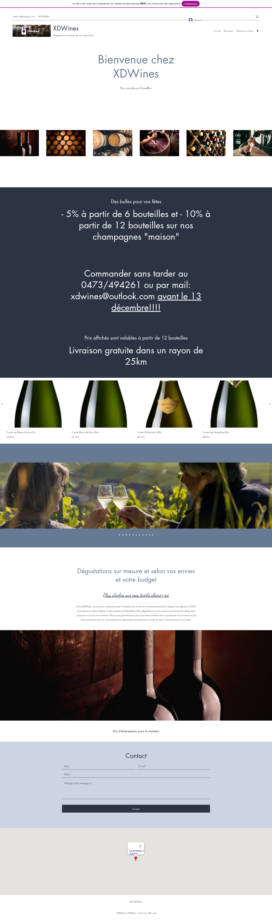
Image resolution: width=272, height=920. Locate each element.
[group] (136, 409)
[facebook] (257, 30)
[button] (257, 16)
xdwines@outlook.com (24, 16)
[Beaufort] (125, 534)
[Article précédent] (2, 404)
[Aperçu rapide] (38, 404)
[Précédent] (13, 495)
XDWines (66, 28)
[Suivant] (259, 495)
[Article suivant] (270, 404)
